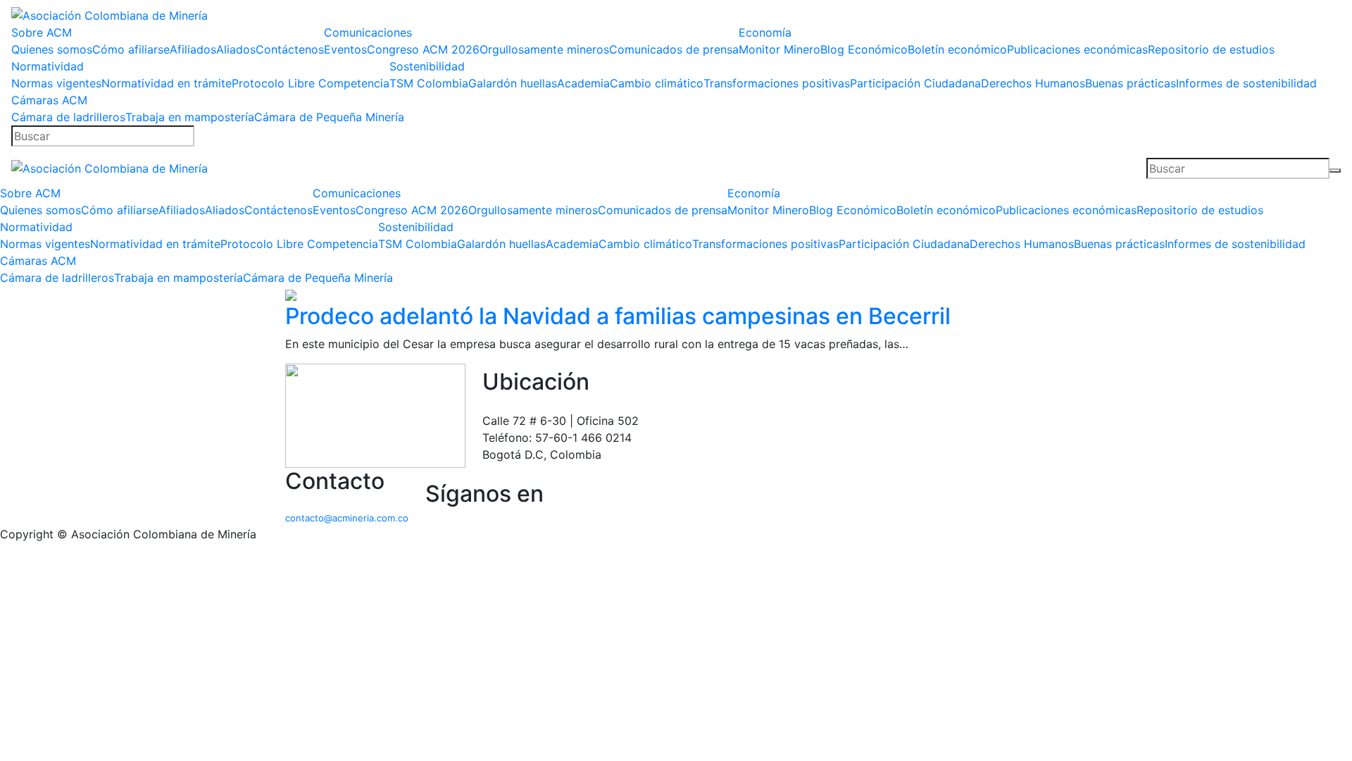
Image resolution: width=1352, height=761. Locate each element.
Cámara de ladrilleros (68, 117)
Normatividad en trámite (166, 83)
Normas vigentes (56, 83)
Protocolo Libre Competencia (310, 83)
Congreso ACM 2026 (423, 49)
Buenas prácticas (1130, 83)
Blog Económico (864, 49)
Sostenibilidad (427, 66)
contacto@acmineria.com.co (346, 518)
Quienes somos (51, 49)
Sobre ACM (41, 32)
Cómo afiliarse (131, 49)
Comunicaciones (368, 32)
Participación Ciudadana (915, 83)
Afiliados (193, 49)
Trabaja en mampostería (189, 117)
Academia (583, 83)
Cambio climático (656, 83)
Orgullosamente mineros (544, 49)
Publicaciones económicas (1077, 49)
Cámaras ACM (49, 100)
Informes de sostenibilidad (1246, 83)
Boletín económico (957, 49)
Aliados (236, 49)
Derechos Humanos (1033, 83)
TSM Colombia (428, 83)
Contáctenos (290, 49)
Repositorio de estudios (1211, 49)
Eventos (345, 49)
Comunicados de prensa (674, 49)
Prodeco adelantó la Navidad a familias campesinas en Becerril (618, 316)
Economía (765, 32)
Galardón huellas (512, 83)
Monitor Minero (779, 49)
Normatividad (47, 66)
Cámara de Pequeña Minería (329, 117)
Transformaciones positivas (776, 83)
